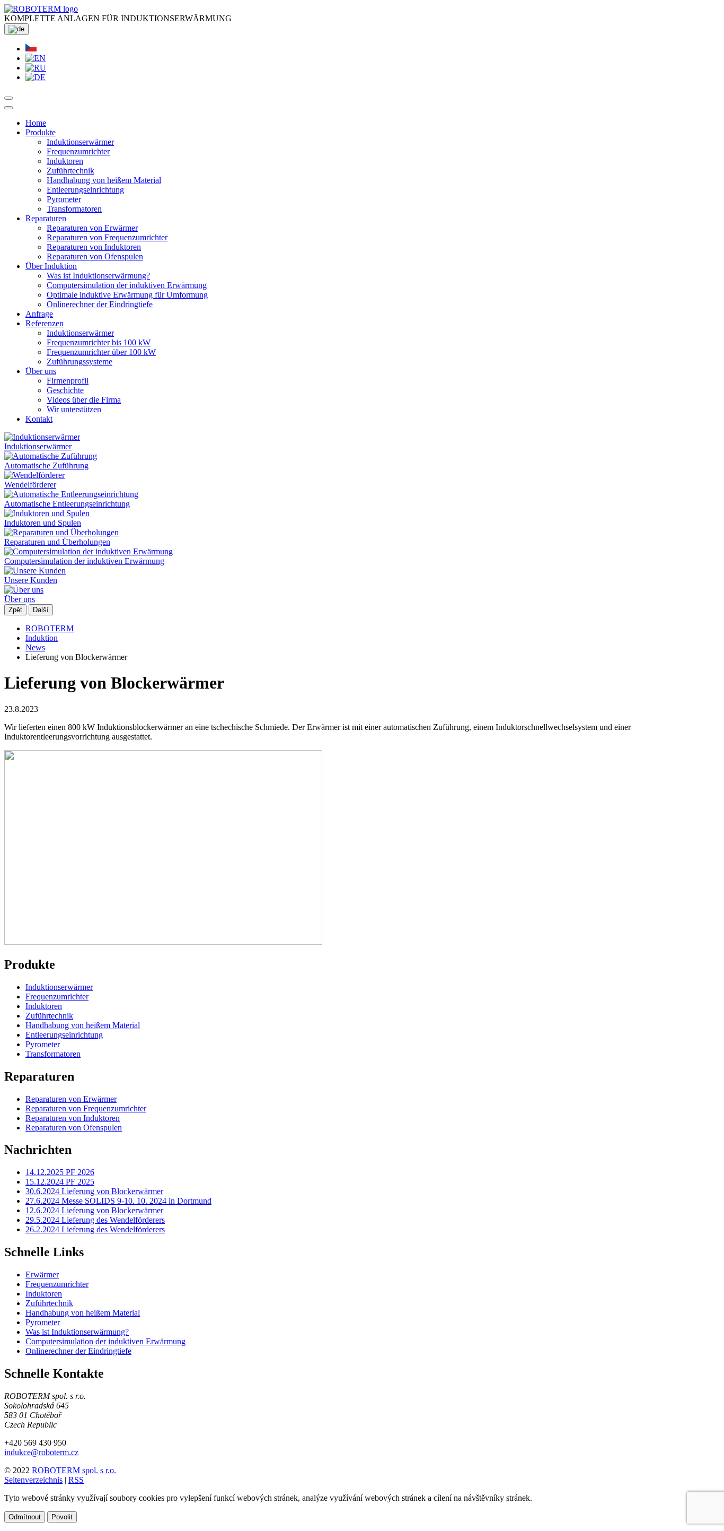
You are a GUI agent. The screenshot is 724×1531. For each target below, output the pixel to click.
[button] (40, 132)
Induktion (41, 637)
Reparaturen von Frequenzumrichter (107, 237)
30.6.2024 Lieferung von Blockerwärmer (94, 1191)
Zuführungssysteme (79, 361)
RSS (76, 1479)
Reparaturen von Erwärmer (92, 227)
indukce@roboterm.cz (41, 1452)
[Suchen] (8, 98)
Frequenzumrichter (78, 151)
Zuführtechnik (70, 170)
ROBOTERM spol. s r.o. (74, 1470)
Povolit (62, 1517)
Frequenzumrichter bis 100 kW (99, 342)
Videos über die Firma (84, 399)
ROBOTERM (49, 628)
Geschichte (65, 390)
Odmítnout (24, 1517)
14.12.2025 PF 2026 (59, 1172)
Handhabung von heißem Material (104, 180)
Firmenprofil (68, 380)
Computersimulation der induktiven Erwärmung (127, 285)
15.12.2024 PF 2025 (59, 1181)
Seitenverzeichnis (33, 1479)
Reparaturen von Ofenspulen (95, 256)
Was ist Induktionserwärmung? (98, 275)
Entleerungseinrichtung (85, 189)
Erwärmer (42, 1274)
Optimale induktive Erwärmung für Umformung (127, 294)
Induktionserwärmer (80, 141)
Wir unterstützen (74, 409)
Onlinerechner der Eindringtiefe (100, 304)
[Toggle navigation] (8, 107)
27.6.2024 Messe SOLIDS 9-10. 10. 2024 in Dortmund (118, 1200)
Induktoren (65, 161)
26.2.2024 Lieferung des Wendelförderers (95, 1229)
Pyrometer (64, 199)
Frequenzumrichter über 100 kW (101, 351)
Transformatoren (74, 208)
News (35, 647)
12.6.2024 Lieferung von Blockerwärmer (94, 1210)
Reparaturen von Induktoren (94, 246)
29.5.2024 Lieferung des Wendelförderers (95, 1219)
